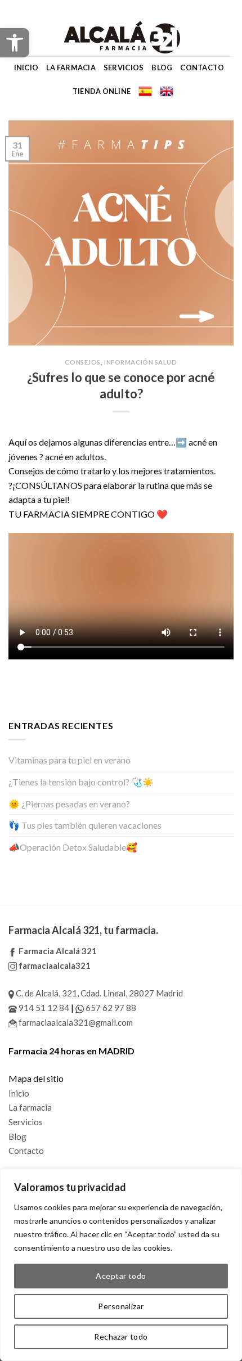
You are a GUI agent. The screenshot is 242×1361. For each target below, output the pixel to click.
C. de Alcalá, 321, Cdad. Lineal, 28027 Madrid (98, 993)
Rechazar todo (120, 1336)
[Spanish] (145, 91)
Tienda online (102, 91)
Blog (161, 67)
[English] (166, 91)
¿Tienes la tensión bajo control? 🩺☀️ (81, 781)
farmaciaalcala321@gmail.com (75, 1022)
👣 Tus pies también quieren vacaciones (85, 825)
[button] (14, 42)
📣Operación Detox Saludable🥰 (72, 847)
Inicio (26, 67)
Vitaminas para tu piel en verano (69, 759)
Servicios (124, 67)
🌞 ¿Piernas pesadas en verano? (69, 803)
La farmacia (71, 67)
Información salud (140, 362)
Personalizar (121, 1306)
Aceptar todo (121, 1276)
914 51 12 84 (43, 1008)
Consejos (82, 362)
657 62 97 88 (110, 1008)
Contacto (202, 67)
